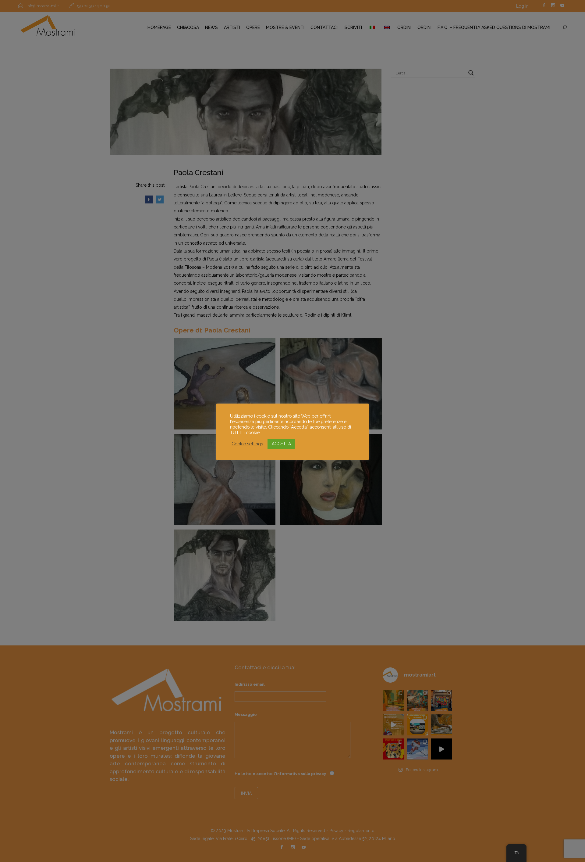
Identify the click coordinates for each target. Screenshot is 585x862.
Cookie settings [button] (247, 443)
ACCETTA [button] (281, 443)
